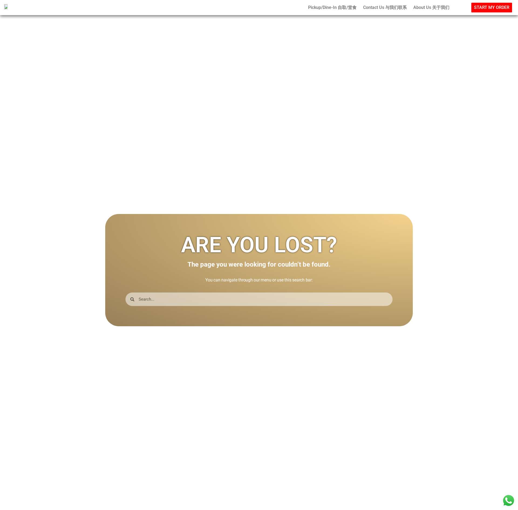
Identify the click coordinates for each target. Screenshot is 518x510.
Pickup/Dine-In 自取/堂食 (332, 7)
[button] (491, 7)
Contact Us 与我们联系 (385, 7)
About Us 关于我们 (431, 7)
